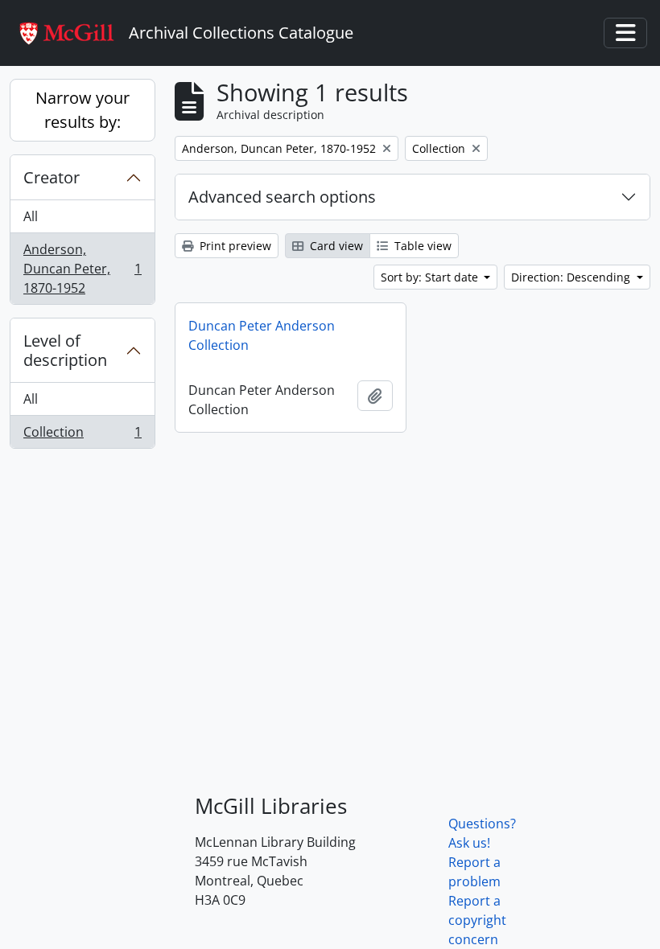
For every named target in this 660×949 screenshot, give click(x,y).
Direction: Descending (572, 277)
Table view (421, 245)
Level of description (65, 350)
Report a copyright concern (477, 920)
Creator (51, 177)
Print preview (233, 245)
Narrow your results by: (82, 110)
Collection (82, 435)
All (30, 216)
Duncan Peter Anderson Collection (261, 335)
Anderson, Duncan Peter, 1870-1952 (82, 268)
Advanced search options (282, 196)
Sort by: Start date (431, 277)
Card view (335, 245)
